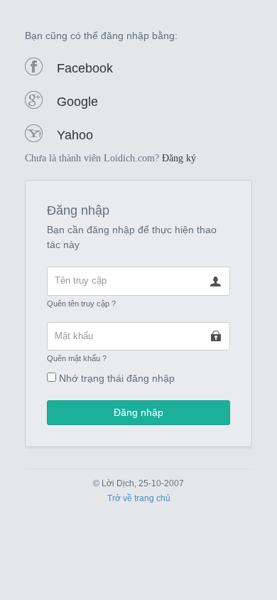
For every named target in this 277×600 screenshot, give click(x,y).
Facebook (85, 68)
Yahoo (75, 135)
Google (77, 102)
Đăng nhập (138, 412)
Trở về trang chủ (138, 498)
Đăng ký (179, 158)
